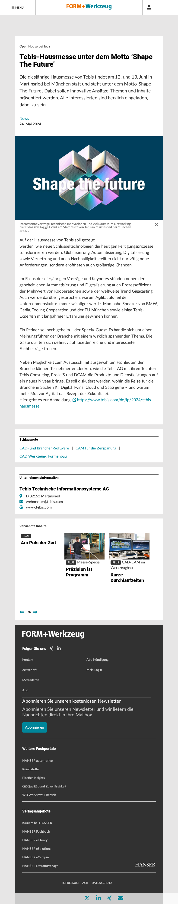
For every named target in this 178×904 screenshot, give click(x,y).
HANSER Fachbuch (36, 831)
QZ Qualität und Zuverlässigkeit (44, 786)
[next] (35, 612)
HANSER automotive (37, 760)
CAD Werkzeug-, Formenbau (43, 456)
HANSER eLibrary (35, 840)
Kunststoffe (30, 769)
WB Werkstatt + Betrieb (39, 795)
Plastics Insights (33, 778)
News (24, 118)
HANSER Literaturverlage (40, 866)
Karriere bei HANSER (37, 823)
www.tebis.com (39, 507)
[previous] (21, 612)
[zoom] (157, 225)
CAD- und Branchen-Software (44, 448)
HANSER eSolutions (36, 848)
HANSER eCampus (35, 857)
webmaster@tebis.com (44, 502)
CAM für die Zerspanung (96, 448)
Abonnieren (34, 727)
